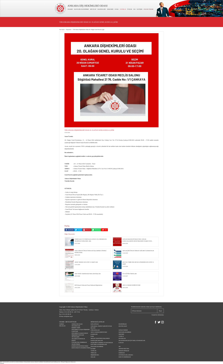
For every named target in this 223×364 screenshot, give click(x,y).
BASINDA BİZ (102, 9)
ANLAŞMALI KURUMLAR (78, 338)
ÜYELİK (129, 9)
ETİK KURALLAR (95, 330)
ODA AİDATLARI (76, 326)
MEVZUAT (93, 9)
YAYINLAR (93, 350)
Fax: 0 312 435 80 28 (65, 314)
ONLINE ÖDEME (148, 9)
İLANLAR (121, 342)
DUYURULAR (122, 338)
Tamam (2, 363)
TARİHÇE (61, 324)
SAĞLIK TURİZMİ (123, 330)
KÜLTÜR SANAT (123, 326)
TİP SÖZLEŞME (75, 337)
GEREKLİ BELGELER (77, 324)
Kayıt (160, 311)
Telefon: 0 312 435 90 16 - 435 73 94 (69, 312)
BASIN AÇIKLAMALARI (97, 340)
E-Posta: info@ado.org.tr (66, 316)
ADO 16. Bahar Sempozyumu (99, 332)
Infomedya (161, 315)
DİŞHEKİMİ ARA (95, 355)
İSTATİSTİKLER (123, 324)
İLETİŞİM (139, 9)
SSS (134, 9)
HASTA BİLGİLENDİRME (81, 9)
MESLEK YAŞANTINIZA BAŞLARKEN (100, 338)
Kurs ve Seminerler (125, 357)
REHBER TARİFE (76, 327)
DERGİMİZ (110, 9)
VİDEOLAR (93, 352)
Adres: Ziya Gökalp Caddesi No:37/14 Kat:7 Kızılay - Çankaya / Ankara (79, 310)
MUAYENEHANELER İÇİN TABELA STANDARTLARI (132, 340)
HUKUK (74, 340)
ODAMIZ (70, 9)
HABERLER (122, 352)
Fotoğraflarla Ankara (126, 355)
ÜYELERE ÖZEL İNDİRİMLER (79, 342)
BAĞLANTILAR (95, 324)
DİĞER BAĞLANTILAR (97, 322)
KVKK (117, 9)
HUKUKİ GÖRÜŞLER (124, 350)
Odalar (93, 357)
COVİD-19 (123, 9)
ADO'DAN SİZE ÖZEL (124, 348)
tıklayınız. (73, 362)
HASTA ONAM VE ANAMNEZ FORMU (81, 347)
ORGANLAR (62, 326)
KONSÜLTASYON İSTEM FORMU (80, 346)
